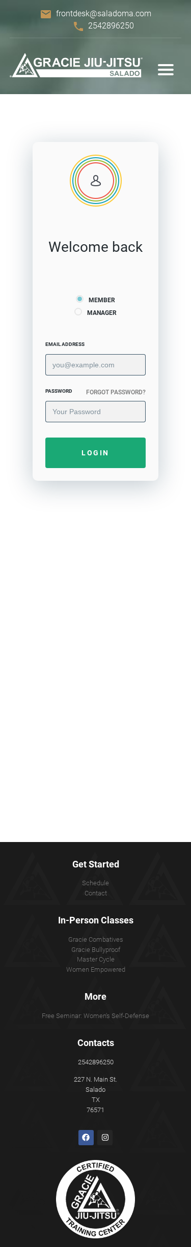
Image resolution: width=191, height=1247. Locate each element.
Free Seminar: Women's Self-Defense (95, 1016)
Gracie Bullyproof (95, 949)
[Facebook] (86, 1137)
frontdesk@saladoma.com (103, 13)
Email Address (65, 344)
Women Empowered (95, 969)
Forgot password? (116, 392)
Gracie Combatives (95, 939)
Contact (96, 893)
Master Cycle (96, 959)
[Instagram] (105, 1137)
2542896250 (111, 26)
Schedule (95, 883)
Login (95, 453)
